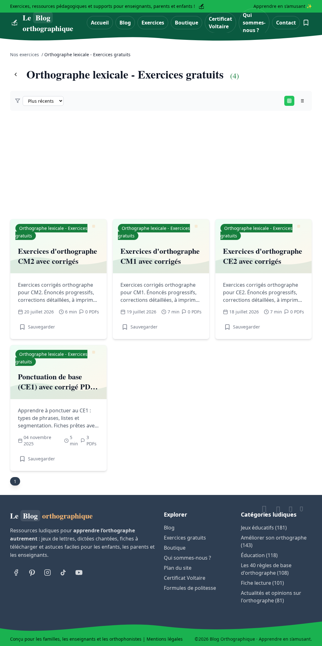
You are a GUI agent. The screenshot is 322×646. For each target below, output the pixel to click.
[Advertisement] (161, 165)
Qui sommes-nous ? (254, 23)
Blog (125, 22)
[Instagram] (47, 572)
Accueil (100, 22)
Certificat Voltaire (220, 22)
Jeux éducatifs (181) (264, 527)
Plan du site (178, 567)
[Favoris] (306, 23)
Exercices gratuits (185, 537)
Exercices (153, 22)
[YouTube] (79, 572)
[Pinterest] (32, 572)
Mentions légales (165, 639)
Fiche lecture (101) (262, 582)
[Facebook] (16, 572)
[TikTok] (63, 572)
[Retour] (15, 74)
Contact (286, 22)
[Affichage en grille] (289, 101)
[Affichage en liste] (302, 101)
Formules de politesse (190, 587)
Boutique (186, 22)
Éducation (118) (259, 555)
